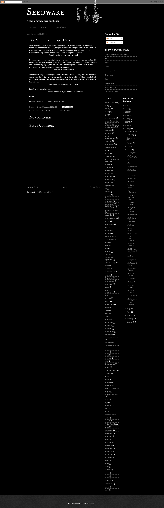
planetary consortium (108, 291)
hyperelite (108, 319)
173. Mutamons (131, 191)
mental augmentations (110, 137)
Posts (110, 38)
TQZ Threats (109, 239)
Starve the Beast (111, 87)
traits (106, 490)
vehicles (108, 252)
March (129, 315)
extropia (107, 373)
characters (108, 156)
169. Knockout (132, 215)
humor (107, 379)
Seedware (46, 12)
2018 (127, 119)
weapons (108, 130)
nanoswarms (109, 204)
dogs (106, 245)
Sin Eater (108, 58)
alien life (108, 313)
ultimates (108, 406)
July (129, 146)
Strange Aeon (109, 83)
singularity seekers (111, 395)
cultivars (108, 275)
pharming (108, 385)
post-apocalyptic (110, 388)
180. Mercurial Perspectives (132, 158)
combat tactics (110, 272)
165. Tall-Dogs (132, 233)
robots (107, 153)
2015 (127, 129)
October (130, 135)
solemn (107, 301)
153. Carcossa (132, 295)
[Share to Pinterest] (72, 107)
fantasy (107, 109)
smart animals (110, 127)
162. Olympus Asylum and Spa (132, 251)
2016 (127, 125)
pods (106, 295)
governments (109, 224)
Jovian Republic (110, 424)
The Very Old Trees (111, 91)
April (129, 312)
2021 (127, 109)
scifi (106, 106)
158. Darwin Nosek (131, 274)
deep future (109, 278)
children (107, 269)
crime (107, 355)
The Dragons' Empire (112, 71)
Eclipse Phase (59, 27)
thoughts (67, 110)
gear (106, 115)
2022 (127, 105)
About (44, 27)
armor (107, 242)
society (107, 476)
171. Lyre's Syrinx (130, 203)
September (131, 138)
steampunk (108, 484)
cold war (108, 316)
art (106, 189)
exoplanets (108, 201)
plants (107, 461)
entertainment (109, 170)
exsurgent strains (111, 218)
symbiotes (108, 230)
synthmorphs (109, 304)
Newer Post (32, 187)
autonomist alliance (111, 210)
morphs (107, 183)
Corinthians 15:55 (111, 346)
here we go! (109, 445)
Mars (106, 255)
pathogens (108, 457)
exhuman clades (110, 370)
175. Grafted (131, 182)
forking (107, 192)
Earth (107, 418)
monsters (108, 133)
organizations (109, 186)
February (130, 319)
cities (107, 352)
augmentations (110, 121)
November (131, 131)
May (129, 309)
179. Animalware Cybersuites (132, 165)
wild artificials (109, 343)
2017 (127, 122)
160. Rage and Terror (132, 264)
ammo (107, 349)
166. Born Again (130, 229)
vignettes (108, 141)
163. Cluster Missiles (131, 245)
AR (106, 412)
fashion (107, 221)
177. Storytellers (131, 174)
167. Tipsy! (130, 225)
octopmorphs (109, 454)
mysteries (108, 326)
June (129, 150)
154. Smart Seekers (130, 291)
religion (107, 392)
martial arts (109, 323)
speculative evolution (109, 480)
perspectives (58, 110)
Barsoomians (109, 415)
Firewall (107, 421)
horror (107, 112)
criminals (108, 358)
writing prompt (110, 236)
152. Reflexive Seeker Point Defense (132, 301)
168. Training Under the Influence (131, 220)
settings (107, 195)
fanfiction (108, 442)
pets (106, 249)
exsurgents (108, 284)
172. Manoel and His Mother (131, 197)
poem (107, 464)
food (106, 150)
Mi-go (107, 427)
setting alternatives (111, 338)
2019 (127, 115)
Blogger (92, 503)
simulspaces (109, 144)
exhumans (108, 176)
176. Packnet (131, 178)
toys (106, 403)
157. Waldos (131, 279)
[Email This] (63, 107)
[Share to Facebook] (70, 107)
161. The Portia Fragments (131, 258)
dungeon (108, 439)
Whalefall (108, 124)
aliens (107, 266)
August (130, 143)
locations (108, 167)
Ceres (107, 310)
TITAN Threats (110, 207)
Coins (107, 67)
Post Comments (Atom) (44, 192)
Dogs (106, 79)
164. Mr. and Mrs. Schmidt (131, 239)
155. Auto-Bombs (130, 286)
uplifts (107, 307)
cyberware (108, 180)
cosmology (108, 433)
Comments (112, 42)
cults (106, 361)
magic (107, 227)
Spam (107, 63)
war (106, 409)
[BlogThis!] (65, 107)
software (108, 298)
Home (33, 27)
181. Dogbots (131, 153)
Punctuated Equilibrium (109, 258)
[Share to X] (67, 107)
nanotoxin (108, 329)
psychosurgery (110, 118)
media (107, 287)
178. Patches (131, 170)
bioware (107, 164)
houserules (108, 448)
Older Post (95, 187)
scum (107, 467)
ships (107, 473)
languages (108, 382)
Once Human (109, 75)
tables (107, 487)
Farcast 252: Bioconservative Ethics (51, 101)
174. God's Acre (130, 186)
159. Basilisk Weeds (131, 269)
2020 (127, 112)
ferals (107, 376)
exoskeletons (109, 281)
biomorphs (108, 215)
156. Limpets (131, 282)
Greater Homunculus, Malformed (116, 54)
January (130, 322)
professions (109, 335)
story (106, 399)
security (107, 470)
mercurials (49, 110)
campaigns (108, 430)
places (107, 173)
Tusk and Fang (110, 263)
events (107, 367)
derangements (110, 364)
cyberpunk (108, 436)
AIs (106, 198)
